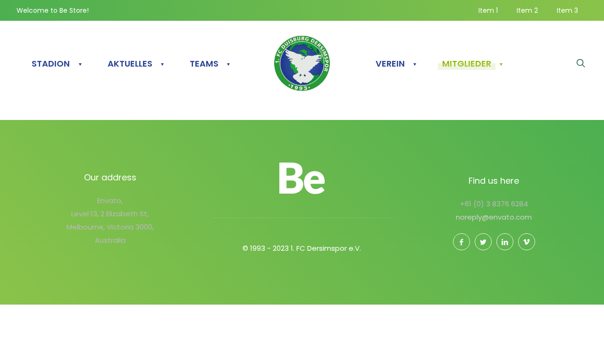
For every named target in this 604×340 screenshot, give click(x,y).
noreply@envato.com (494, 217)
